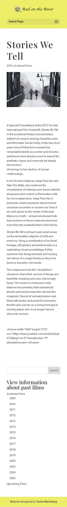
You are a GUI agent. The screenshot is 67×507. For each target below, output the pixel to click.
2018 (12, 449)
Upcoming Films (17, 483)
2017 (12, 443)
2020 (12, 460)
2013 (10, 65)
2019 (12, 455)
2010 (12, 404)
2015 (12, 432)
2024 (12, 472)
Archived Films (23, 65)
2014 (12, 426)
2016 (12, 438)
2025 (12, 478)
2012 (12, 415)
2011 (12, 409)
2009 (12, 398)
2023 (12, 466)
